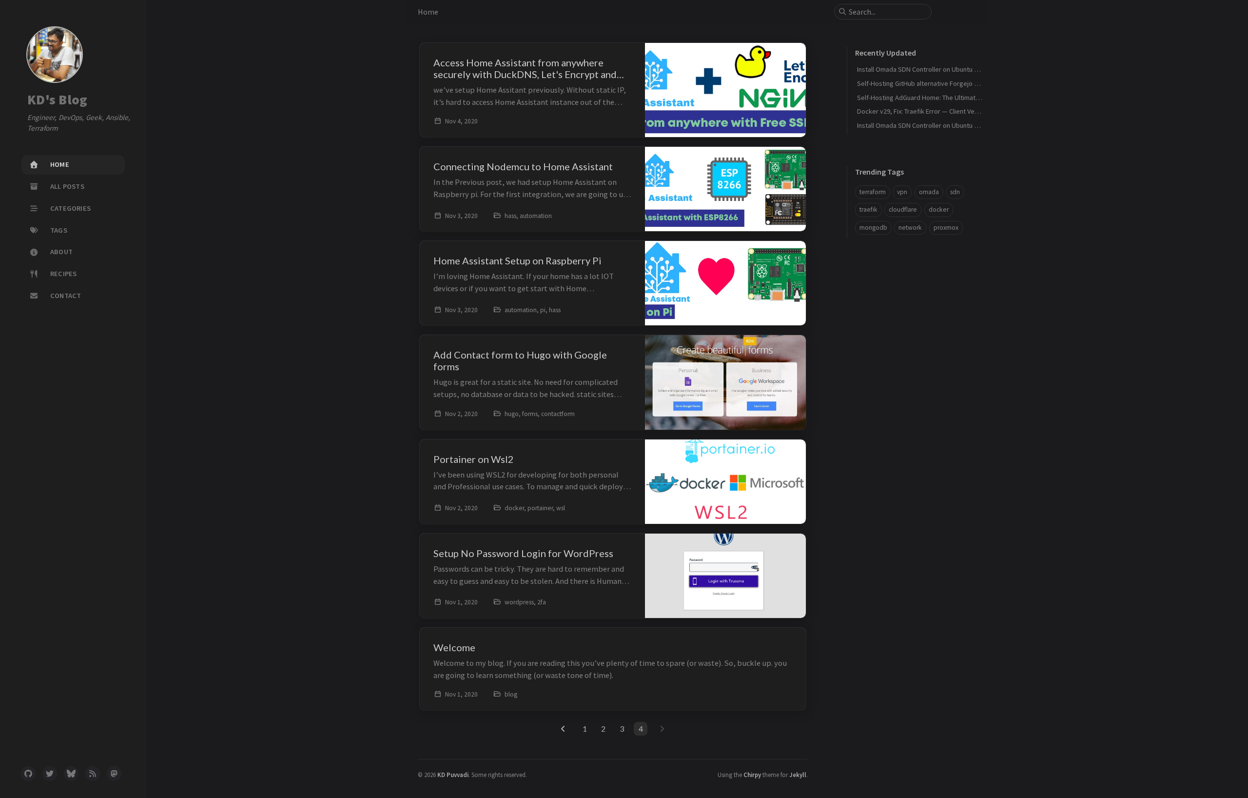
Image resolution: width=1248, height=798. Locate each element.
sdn (955, 192)
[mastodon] (114, 773)
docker (939, 209)
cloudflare (903, 209)
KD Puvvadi (452, 774)
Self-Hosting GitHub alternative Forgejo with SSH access (939, 83)
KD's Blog (57, 100)
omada (929, 192)
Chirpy (752, 774)
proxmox (946, 227)
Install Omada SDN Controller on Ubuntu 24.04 (923, 125)
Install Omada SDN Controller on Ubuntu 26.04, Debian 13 (939, 69)
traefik (868, 209)
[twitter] (50, 773)
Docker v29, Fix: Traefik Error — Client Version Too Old (935, 111)
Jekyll (797, 774)
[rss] (92, 773)
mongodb (873, 227)
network (910, 227)
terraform (872, 192)
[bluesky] (71, 773)
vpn (902, 192)
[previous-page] (563, 729)
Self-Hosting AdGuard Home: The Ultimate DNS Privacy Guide (946, 97)
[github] (28, 773)
